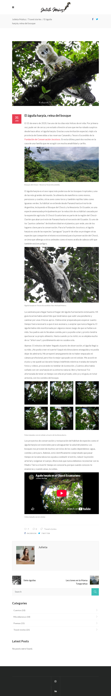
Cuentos (17, 610)
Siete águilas (30, 580)
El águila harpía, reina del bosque (47, 115)
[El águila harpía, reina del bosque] (55, 73)
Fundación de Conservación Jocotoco (42, 139)
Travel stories (34, 19)
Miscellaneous (19, 617)
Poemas (17, 623)
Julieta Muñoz (19, 19)
